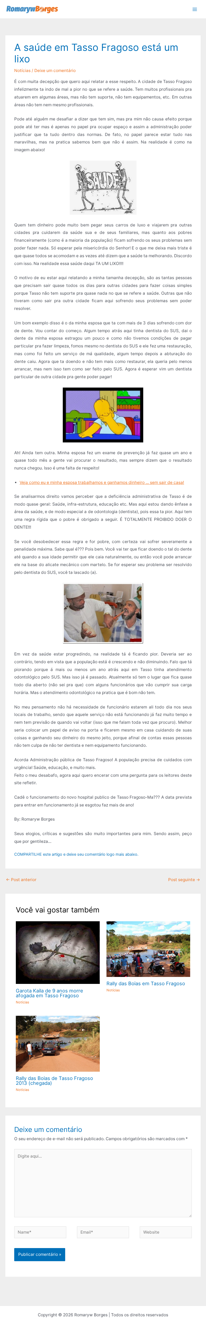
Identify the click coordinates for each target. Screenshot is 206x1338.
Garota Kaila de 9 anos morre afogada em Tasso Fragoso (49, 993)
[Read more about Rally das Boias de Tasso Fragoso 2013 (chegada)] (58, 1043)
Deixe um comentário (55, 70)
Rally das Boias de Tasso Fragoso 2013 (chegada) (54, 1080)
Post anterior (21, 879)
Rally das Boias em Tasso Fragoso (145, 983)
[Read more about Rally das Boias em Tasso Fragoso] (148, 948)
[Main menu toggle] (195, 9)
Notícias (22, 70)
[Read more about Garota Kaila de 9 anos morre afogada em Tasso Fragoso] (58, 952)
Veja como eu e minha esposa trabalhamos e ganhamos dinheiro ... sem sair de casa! (102, 482)
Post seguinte (184, 879)
